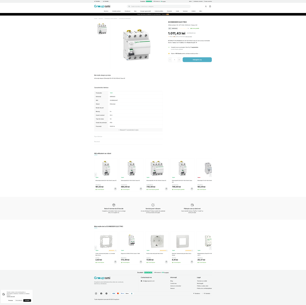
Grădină (193, 11)
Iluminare (185, 11)
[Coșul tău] (210, 6)
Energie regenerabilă (145, 11)
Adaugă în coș (197, 59)
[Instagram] (96, 293)
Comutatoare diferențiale (125, 18)
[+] (179, 59)
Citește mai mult (11, 296)
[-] (170, 59)
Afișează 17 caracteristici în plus (129, 130)
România (98, 1)
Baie (135, 11)
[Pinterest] (106, 293)
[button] (184, 28)
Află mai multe (188, 36)
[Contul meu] (206, 6)
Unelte (177, 11)
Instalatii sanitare (116, 11)
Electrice (106, 11)
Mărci (200, 11)
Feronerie (169, 11)
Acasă (95, 18)
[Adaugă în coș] (115, 188)
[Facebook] (101, 293)
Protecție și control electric (111, 18)
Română (106, 1)
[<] (95, 175)
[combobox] (159, 6)
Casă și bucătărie (159, 11)
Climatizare (127, 11)
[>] (210, 175)
